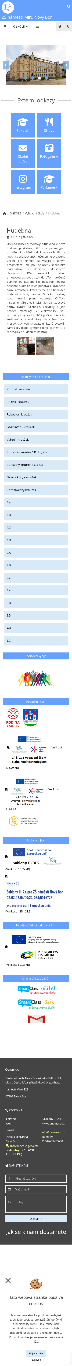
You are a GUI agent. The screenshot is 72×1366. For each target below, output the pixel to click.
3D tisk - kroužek (18, 402)
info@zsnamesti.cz (53, 1132)
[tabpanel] (36, 65)
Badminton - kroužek (21, 427)
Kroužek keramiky (19, 389)
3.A (9, 590)
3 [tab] (39, 78)
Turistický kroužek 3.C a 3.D (25, 465)
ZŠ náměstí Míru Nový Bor (27, 17)
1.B (9, 515)
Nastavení (36, 1359)
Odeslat (36, 1219)
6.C (9, 641)
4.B (9, 628)
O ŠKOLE (15, 213)
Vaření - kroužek (18, 439)
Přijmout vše (36, 1353)
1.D (9, 540)
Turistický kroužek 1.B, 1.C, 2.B (27, 452)
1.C (9, 527)
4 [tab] (46, 78)
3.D (9, 615)
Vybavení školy (34, 213)
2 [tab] (32, 78)
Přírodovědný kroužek (21, 490)
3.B (9, 603)
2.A (9, 553)
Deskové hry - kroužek (22, 477)
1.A (9, 502)
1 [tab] (25, 78)
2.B (9, 565)
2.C (9, 578)
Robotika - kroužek (19, 414)
